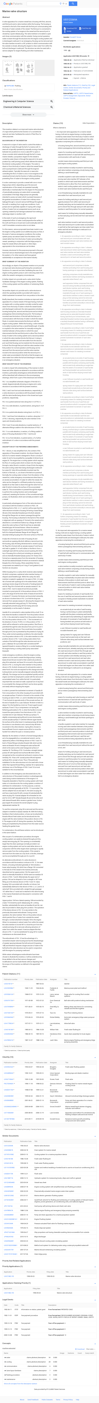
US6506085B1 (9, 1100)
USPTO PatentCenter (86, 93)
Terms (58, 1400)
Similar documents (75, 88)
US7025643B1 (9, 1200)
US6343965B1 (9, 1191)
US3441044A (8, 1223)
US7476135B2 (9, 1154)
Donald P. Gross (75, 37)
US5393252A (8, 1067)
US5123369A (8, 1146)
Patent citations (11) (74, 85)
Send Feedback (33, 1400)
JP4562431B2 (8, 1237)
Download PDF (71, 28)
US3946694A (8, 1017)
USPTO (76, 93)
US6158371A (8, 1178)
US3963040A (8, 1228)
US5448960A (8, 1073)
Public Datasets (47, 1400)
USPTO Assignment (70, 96)
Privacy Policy (68, 1400)
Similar (68, 31)
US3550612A (8, 994)
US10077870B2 (9, 1119)
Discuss (72, 98)
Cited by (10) (86, 85)
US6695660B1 (9, 1241)
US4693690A (8, 1034)
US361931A (8, 984)
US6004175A (8, 1090)
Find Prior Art (86, 28)
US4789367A (8, 1040)
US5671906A (8, 1079)
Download (81, 1349)
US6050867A (8, 1150)
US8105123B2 (9, 1195)
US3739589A (8, 1007)
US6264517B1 (9, 1250)
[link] (12, 86)
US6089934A (8, 1187)
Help (77, 1400)
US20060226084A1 (11, 1106)
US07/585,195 (9, 1276)
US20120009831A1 (10, 1219)
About (22, 1400)
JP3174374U (8, 1206)
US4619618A (8, 1029)
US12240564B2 (9, 1182)
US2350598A (8, 988)
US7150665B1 (9, 1113)
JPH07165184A (9, 1232)
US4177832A (8, 1023)
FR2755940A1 (9, 1084)
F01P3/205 (10, 86)
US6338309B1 (9, 1096)
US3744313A (8, 1013)
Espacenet (81, 96)
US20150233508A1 (10, 1245)
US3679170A (8, 1000)
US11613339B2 (9, 1167)
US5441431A (8, 1163)
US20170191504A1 (10, 1254)
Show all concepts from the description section (20, 1384)
